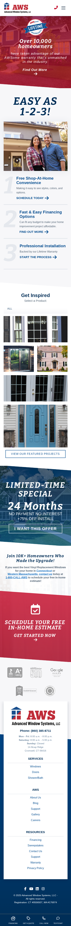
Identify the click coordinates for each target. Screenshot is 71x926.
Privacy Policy (35, 868)
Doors (35, 772)
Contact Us (35, 851)
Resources (35, 832)
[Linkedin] (37, 887)
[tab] (36, 309)
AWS (35, 789)
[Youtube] (31, 887)
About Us (35, 797)
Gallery (35, 814)
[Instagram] (43, 887)
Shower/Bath (35, 777)
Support (35, 808)
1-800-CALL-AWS (16, 578)
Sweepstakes (35, 845)
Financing (35, 839)
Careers (35, 820)
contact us (45, 574)
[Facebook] (25, 887)
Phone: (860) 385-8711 (35, 730)
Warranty (35, 862)
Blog (35, 803)
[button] (62, 8)
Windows (35, 766)
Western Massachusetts (23, 574)
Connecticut (44, 571)
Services (35, 758)
